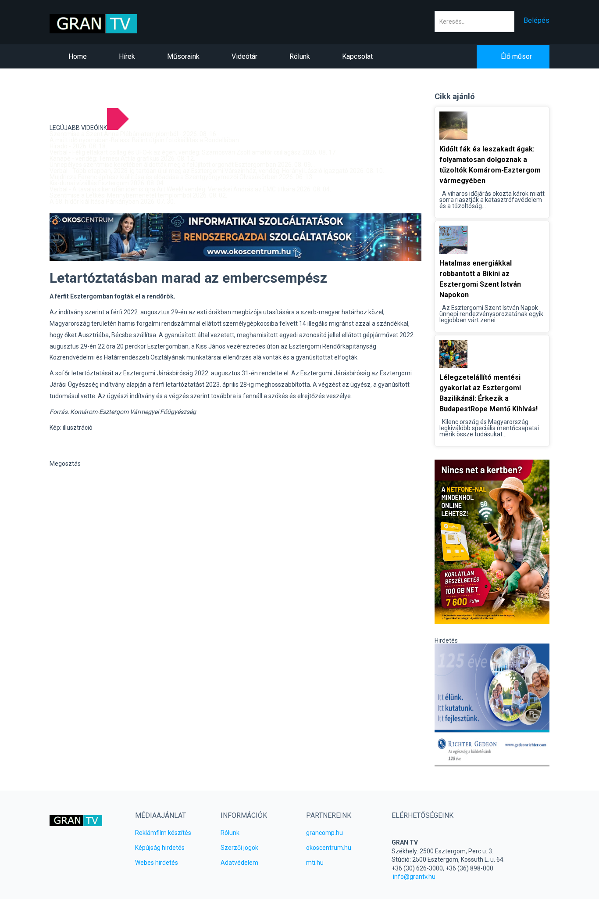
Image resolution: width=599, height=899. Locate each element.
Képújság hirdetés (160, 847)
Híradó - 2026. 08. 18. (78, 146)
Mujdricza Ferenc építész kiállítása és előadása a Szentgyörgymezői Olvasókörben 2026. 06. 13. (182, 176)
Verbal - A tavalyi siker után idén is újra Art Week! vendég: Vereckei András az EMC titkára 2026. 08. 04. (190, 189)
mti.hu (315, 862)
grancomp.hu (324, 832)
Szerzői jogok (239, 847)
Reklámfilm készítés (163, 832)
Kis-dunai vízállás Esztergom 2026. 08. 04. (107, 183)
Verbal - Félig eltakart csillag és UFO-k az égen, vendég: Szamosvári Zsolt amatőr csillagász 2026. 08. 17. (193, 152)
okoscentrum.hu (328, 847)
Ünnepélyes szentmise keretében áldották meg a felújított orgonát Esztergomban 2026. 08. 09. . (182, 164)
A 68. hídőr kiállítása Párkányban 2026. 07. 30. (112, 201)
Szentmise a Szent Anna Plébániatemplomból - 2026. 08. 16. (133, 133)
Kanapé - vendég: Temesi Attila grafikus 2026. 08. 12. (122, 158)
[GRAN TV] (107, 23)
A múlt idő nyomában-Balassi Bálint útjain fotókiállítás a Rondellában (144, 140)
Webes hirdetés (156, 862)
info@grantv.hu (414, 876)
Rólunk (230, 832)
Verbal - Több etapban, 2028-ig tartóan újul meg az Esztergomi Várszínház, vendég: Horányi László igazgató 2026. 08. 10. (217, 170)
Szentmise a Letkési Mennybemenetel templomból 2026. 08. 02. (138, 195)
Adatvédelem (239, 862)
